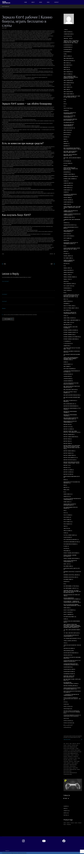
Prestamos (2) (67, 550)
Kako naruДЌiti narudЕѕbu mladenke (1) (72, 355)
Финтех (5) (66, 718)
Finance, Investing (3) (68, 272)
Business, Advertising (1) (69, 174)
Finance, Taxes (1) (68, 279)
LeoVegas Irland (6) (68, 378)
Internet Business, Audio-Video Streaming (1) (70, 327)
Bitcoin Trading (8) (68, 163)
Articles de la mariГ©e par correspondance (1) (70, 113)
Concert (72, 822)
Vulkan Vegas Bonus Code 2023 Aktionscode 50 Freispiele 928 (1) (71, 664)
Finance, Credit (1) (68, 268)
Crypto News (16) (67, 238)
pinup (79, 758)
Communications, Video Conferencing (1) (72, 220)
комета (78, 769)
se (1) (65, 583)
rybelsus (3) (66, 581)
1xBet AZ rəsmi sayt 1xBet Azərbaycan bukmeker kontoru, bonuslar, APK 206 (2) (71, 77)
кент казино (19, 45)
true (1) (65, 642)
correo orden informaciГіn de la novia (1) (71, 228)
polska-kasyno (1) (68, 537)
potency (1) (66, 546)
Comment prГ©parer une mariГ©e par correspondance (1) (72, 215)
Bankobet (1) (66, 143)
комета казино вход (67, 771)
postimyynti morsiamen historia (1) (72, 541)
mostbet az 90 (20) (68, 426)
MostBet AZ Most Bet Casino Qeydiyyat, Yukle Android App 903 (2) (72, 432)
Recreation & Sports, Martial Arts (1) (72, 569)
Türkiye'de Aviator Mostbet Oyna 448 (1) (72, 646)
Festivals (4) (66, 263)
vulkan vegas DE (67, 763)
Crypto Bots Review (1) (69, 235)
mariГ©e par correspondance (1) (71, 406)
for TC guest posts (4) (69, 285)
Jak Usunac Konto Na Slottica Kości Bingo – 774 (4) (72, 348)
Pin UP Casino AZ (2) (68, 521)
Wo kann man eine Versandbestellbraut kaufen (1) (71, 683)
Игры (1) (65, 701)
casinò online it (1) (68, 189)
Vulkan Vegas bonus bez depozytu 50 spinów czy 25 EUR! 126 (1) (72, 661)
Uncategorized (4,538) (69, 650)
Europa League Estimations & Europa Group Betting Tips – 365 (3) (72, 249)
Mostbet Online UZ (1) (68, 453)
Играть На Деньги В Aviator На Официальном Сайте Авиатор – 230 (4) (72, 698)
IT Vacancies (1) (67, 341)
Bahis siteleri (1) (67, 132)
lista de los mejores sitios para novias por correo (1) (71, 384)
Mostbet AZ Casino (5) (69, 429)
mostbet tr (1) (67, 465)
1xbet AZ (78, 743)
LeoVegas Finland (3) (68, 374)
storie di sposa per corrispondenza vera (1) (72, 622)
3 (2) (65, 101)
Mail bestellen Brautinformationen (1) (72, 398)
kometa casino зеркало (75, 750)
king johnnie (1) (67, 366)
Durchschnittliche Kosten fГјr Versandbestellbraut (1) (71, 243)
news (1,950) (66, 489)
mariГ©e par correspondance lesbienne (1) (70, 412)
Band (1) (65, 139)
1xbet (71, 743)
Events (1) (66, 251)
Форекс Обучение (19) (69, 722)
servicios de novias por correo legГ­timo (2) (72, 595)
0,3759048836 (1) (67, 51)
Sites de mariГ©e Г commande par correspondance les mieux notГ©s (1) (72, 602)
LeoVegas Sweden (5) (68, 380)
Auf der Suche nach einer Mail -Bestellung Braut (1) (71, 120)
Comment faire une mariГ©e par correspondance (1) (71, 211)
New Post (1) (66, 487)
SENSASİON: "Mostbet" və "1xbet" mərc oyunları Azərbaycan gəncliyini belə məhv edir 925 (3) (72, 591)
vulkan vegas (76, 761)
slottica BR (66, 761)
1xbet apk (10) (67, 69)
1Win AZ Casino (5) (68, 56)
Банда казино (66, 764)
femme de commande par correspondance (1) (69, 261)
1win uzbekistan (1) (68, 65)
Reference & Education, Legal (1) (71, 577)
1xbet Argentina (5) (68, 71)
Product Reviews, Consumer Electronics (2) (70, 556)
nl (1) (65, 491)
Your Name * (4, 294)
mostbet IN (75, 756)
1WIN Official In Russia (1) (69, 60)
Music (76, 758)
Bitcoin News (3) (67, 161)
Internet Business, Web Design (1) (71, 339)
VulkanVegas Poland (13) (69, 673)
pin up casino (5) (67, 519)
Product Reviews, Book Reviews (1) (71, 552)
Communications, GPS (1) (69, 217)
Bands (68, 822)
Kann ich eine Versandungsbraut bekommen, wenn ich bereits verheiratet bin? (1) (71, 358)
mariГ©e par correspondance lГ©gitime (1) (70, 415)
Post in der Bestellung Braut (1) (71, 539)
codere (76, 748)
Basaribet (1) (67, 145)
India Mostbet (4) (68, 324)
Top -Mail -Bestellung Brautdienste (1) (72, 630)
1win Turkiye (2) (67, 62)
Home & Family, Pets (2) (69, 322)
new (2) (65, 485)
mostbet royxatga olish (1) (70, 459)
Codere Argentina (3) (68, 202)
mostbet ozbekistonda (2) (70, 455)
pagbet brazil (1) (67, 501)
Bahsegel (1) (66, 136)
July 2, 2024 (4, 28)
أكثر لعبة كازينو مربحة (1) (68, 725)
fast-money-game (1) (68, 258)
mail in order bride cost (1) (70, 403)
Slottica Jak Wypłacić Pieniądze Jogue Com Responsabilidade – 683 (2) (72, 605)
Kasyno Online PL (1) (68, 364)
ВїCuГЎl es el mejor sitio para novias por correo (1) (72, 692)
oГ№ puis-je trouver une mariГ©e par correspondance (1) (72, 499)
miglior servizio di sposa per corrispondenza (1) (70, 422)
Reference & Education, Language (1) (72, 574)
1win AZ (67, 743)
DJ (69, 750)
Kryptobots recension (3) (69, 368)
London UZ (76, 754)
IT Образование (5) (68, 343)
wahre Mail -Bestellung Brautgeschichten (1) (69, 677)
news (3, 253)
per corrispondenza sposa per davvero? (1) (71, 508)
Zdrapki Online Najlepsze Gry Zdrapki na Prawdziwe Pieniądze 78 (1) (72, 688)
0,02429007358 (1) (68, 49)
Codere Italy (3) (67, 204)
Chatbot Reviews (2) (68, 199)
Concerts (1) (66, 222)
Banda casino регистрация (69, 748)
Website (3, 308)
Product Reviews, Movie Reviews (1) (72, 558)
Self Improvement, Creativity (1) (71, 588)
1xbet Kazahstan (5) (68, 91)
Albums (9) (66, 110)
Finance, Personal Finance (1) (70, 276)
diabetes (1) (66, 240)
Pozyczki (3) (66, 548)
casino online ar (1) (68, 187)
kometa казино (67, 754)
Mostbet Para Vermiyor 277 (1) (71, 457)
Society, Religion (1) (68, 612)
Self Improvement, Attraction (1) (71, 586)
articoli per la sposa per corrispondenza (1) (69, 117)
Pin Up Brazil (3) (67, 517)
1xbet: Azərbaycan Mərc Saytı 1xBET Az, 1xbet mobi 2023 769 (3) (72, 97)
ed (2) (65, 245)
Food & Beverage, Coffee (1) (70, 283)
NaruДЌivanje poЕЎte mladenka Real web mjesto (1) (72, 482)
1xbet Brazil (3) (67, 84)
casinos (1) (66, 192)
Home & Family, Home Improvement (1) (72, 320)
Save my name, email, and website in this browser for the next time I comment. (20, 314)
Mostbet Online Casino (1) (69, 450)
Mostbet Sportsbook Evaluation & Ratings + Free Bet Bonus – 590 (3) (71, 463)
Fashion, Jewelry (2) (68, 255)
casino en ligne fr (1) (68, 183)
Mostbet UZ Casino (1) (69, 469)
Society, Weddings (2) (68, 614)
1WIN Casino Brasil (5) (68, 58)
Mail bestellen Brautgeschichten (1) (72, 395)
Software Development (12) (70, 616)
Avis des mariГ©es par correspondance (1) (69, 125)
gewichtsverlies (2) (68, 301)
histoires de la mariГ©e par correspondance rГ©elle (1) (70, 313)
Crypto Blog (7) (67, 233)
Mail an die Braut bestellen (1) (71, 389)
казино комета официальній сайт (70, 769)
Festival (79, 822)
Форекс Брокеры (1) (68, 720)
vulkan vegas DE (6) (68, 667)
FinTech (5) (66, 281)
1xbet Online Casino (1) (69, 93)
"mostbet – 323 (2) (68, 38)
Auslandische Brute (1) (69, 122)
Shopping (69, 824)
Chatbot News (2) (68, 197)
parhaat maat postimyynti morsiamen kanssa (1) (70, 505)
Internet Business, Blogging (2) (71, 330)
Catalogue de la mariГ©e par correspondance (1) (70, 195)
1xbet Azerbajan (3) (68, 80)
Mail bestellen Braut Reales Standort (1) (70, 392)
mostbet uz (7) (67, 467)
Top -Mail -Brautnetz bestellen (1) (72, 632)
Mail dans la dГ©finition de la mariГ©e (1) (70, 401)
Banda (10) (66, 141)
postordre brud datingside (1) (70, 544)
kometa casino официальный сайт (71, 753)
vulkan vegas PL (74, 763)
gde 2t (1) (66, 299)
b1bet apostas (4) (68, 130)
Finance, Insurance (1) (68, 270)
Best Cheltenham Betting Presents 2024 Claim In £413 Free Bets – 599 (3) (72, 149)
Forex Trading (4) (68, 290)
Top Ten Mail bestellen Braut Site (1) (72, 638)
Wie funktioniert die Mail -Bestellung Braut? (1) (72, 680)
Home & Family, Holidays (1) (70, 317)
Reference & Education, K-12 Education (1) (72, 572)
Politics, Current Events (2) (70, 535)
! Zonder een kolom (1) (68, 34)
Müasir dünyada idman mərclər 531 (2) (72, 477)
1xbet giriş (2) (67, 89)
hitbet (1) (66, 315)
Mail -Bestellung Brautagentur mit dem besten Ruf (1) (72, 387)
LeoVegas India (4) (68, 376)
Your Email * (4, 301)
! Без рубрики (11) (68, 36)
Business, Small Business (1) (70, 178)
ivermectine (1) (67, 345)
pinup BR (65, 759)
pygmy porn (70, 759)
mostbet (65, 756)
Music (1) (66, 479)
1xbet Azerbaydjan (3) (69, 82)
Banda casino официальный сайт (70, 746)
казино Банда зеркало (68, 767)
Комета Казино (73, 766)
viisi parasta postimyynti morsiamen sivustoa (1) (72, 658)
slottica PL (71, 761)
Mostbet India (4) (68, 441)
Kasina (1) (66, 362)
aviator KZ (69, 745)
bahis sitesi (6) (67, 134)
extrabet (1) (66, 253)
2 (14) (65, 99)
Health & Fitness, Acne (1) (69, 305)
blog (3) (65, 165)
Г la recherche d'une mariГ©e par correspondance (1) (71, 695)
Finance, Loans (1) (68, 274)
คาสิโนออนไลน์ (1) (67, 727)
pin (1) (65, 510)
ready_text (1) (67, 563)
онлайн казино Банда (68, 774)
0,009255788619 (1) (68, 47)
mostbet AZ (70, 756)
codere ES (66, 750)
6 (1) (65, 106)
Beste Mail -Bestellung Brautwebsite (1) (72, 158)
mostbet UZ (71, 758)
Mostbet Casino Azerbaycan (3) (71, 436)
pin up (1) (66, 512)
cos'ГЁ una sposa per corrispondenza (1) (68, 231)
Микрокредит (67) (68, 708)
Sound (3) (66, 618)
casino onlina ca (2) (68, 185)
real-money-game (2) (68, 566)
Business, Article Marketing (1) (71, 176)
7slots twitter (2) (68, 108)
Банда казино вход (73, 764)
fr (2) (65, 292)
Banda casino (75, 745)
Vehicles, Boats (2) (68, 655)
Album (65, 822)
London (72, 754)
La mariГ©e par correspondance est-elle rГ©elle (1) (72, 371)
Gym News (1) (66, 303)
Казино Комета (66, 766)
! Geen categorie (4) (68, 31)
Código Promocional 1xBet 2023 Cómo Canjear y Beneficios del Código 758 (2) (72, 207)
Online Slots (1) (67, 496)
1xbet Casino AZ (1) (68, 87)
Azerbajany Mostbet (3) (69, 127)
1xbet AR (74, 743)
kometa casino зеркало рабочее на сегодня (72, 751)
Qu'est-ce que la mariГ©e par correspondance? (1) (70, 561)
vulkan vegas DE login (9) (69, 669)
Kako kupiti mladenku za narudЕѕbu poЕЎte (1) (72, 352)
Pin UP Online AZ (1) (68, 523)
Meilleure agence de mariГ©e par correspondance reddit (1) (71, 419)
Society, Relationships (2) (69, 610)
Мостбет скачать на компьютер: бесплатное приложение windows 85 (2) (72, 711)
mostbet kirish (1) (68, 443)
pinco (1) (65, 526)
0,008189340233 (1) (68, 45)
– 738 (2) (66, 29)
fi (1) (65, 265)
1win (64, 743)
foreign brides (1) (67, 288)
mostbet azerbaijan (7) (69, 434)
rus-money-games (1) (68, 579)
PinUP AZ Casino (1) (68, 530)
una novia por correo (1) (69, 648)
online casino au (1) (68, 494)
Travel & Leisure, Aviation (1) (70, 640)
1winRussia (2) (67, 67)
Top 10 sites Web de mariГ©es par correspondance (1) (71, 636)
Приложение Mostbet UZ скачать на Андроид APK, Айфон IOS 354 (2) (72, 716)
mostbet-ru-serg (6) (68, 474)
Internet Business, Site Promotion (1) (72, 336)
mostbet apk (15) (67, 424)
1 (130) (65, 53)
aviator (65, 745)
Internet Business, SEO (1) (69, 334)
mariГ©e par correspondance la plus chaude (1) (72, 409)
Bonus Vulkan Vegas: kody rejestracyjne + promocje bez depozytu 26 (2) (71, 168)
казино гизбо (75, 767)
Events (76, 822)
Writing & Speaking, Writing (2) (71, 685)
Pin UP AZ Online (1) (68, 515)
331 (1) (65, 103)
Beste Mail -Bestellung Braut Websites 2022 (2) (70, 155)
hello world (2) (67, 310)
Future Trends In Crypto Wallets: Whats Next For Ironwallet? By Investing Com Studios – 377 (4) (71, 295)
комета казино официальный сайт (70, 772)
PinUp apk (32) (67, 528)
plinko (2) (66, 532)
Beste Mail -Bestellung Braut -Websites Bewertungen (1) (71, 152)
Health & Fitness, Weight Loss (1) (71, 308)
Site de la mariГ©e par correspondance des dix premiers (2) (72, 599)
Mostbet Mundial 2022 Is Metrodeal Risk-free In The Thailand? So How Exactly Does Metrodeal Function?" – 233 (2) (72, 447)
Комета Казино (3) (68, 706)
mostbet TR (66, 758)
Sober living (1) (67, 607)
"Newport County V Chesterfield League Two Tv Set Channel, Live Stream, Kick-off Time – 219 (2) (71, 41)
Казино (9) (66, 704)
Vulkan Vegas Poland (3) (69, 671)
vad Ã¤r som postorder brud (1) (71, 652)
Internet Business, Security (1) (71, 332)
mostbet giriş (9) (68, 438)
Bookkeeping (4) (67, 172)
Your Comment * (5, 281)
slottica (75, 759)
